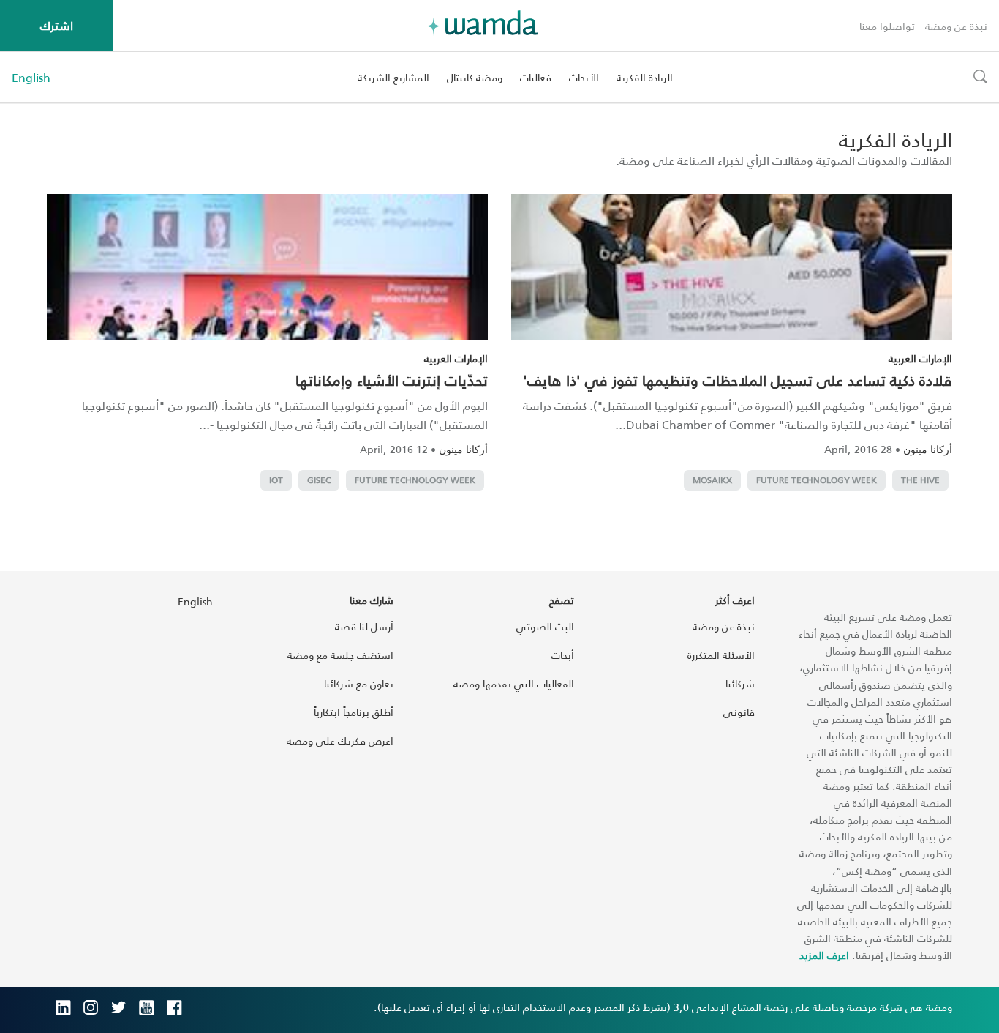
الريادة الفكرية (645, 77)
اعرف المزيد (824, 955)
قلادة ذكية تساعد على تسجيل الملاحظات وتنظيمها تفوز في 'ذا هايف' (737, 380)
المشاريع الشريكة (393, 77)
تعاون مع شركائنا (358, 683)
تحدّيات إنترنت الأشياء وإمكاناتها (391, 380)
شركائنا (740, 683)
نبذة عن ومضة (956, 26)
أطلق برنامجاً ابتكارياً (353, 712)
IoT (276, 479)
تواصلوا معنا (887, 26)
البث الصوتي (545, 626)
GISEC (319, 479)
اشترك (56, 25)
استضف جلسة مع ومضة (340, 655)
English (31, 77)
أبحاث (562, 655)
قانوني (739, 712)
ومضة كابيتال (474, 77)
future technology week (816, 479)
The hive (920, 479)
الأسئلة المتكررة (721, 655)
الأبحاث (584, 77)
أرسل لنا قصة (364, 626)
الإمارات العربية (920, 358)
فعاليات (535, 77)
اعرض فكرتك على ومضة (340, 740)
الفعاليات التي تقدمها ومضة (513, 683)
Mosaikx (712, 479)
